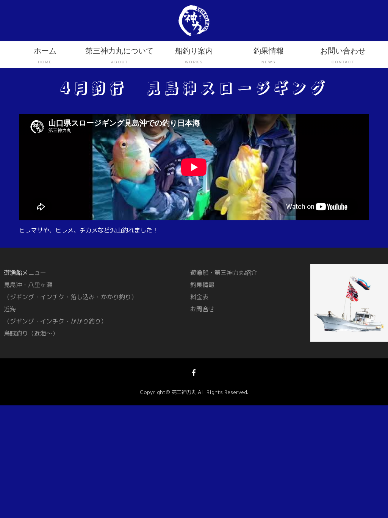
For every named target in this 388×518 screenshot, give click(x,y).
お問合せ (202, 309)
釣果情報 (268, 55)
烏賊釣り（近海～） (31, 333)
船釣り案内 (194, 55)
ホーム (45, 55)
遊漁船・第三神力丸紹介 (223, 272)
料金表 (199, 297)
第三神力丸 (184, 392)
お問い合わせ (343, 55)
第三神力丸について (119, 55)
